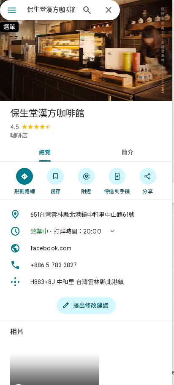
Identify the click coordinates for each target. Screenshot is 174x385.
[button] (86, 231)
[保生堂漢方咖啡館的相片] (86, 50)
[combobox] (51, 10)
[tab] (43, 151)
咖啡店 (19, 135)
